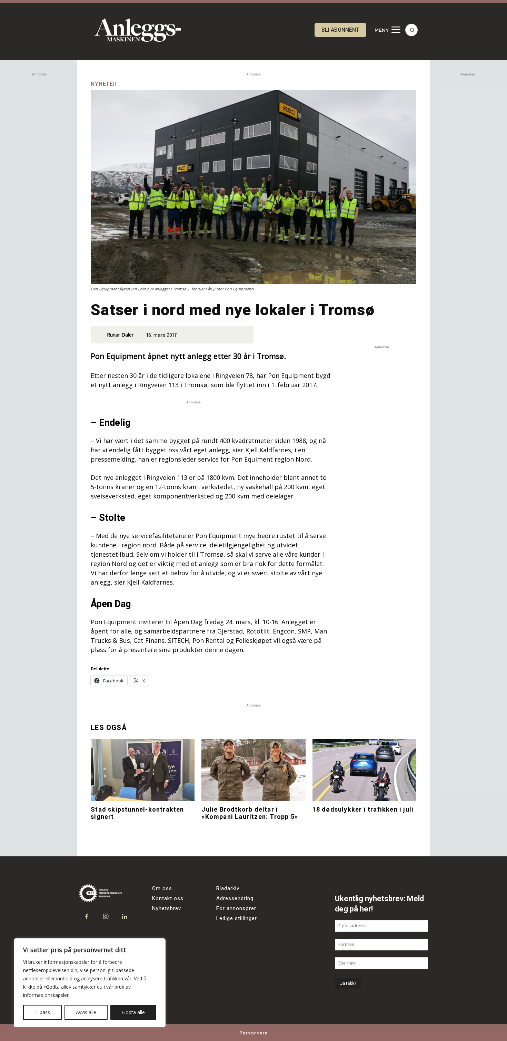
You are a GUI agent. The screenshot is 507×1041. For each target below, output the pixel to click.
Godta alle (133, 1012)
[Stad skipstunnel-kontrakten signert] (143, 770)
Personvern (254, 1033)
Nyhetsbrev (166, 908)
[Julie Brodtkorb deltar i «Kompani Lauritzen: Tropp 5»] (253, 770)
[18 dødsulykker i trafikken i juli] (364, 770)
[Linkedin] (124, 917)
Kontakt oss (167, 898)
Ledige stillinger (236, 918)
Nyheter (104, 84)
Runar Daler (120, 334)
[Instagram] (105, 917)
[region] (90, 982)
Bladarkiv (227, 888)
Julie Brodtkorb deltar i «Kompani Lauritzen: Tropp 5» (249, 813)
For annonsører (236, 908)
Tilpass (42, 1012)
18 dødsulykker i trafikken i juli (363, 809)
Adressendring (235, 898)
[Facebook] (87, 917)
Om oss (162, 888)
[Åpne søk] (411, 30)
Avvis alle (86, 1012)
